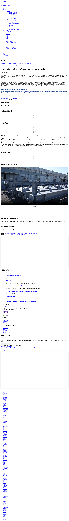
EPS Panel (11, 25)
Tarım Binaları (12, 14)
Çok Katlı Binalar (12, 17)
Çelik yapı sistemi (9, 46)
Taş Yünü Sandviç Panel (14, 29)
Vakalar (4, 44)
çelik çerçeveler (29, 347)
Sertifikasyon (9, 37)
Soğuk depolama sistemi (11, 48)
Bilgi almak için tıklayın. (5, 344)
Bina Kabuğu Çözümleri (11, 41)
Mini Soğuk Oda (12, 22)
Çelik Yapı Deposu (13, 13)
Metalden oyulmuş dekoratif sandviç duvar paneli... (20, 286)
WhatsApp (10, 98)
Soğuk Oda (8, 19)
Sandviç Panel (9, 24)
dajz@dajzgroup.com (5, 5)
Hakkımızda (5, 30)
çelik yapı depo (22, 347)
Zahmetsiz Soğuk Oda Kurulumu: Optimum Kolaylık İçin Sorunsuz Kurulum (20, 233)
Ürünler (5, 9)
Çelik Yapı (8, 11)
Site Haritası (3, 346)
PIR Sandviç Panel (13, 28)
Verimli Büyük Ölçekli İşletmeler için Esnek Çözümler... (21, 301)
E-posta (15, 98)
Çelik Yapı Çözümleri (10, 43)
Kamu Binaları (12, 15)
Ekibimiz (8, 38)
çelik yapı (3, 347)
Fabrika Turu (8, 31)
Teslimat (8, 35)
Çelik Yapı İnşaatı (37, 347)
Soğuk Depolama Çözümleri (12, 42)
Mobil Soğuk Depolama (14, 23)
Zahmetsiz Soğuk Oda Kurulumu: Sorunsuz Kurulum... (21, 291)
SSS (7, 36)
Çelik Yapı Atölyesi (13, 12)
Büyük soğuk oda (12, 20)
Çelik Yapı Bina (8, 347)
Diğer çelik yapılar (13, 18)
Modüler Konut (9, 49)
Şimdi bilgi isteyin (4, 98)
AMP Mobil (9, 346)
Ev (3, 8)
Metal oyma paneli (13, 26)
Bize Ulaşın (5, 51)
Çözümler (5, 40)
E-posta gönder (4, 350)
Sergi (7, 32)
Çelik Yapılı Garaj (11, 296)
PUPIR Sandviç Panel (12, 280)
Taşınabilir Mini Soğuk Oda (13, 275)
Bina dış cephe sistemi (10, 47)
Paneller (5, 321)
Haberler (8, 34)
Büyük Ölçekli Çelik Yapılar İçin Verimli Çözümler (16, 234)
